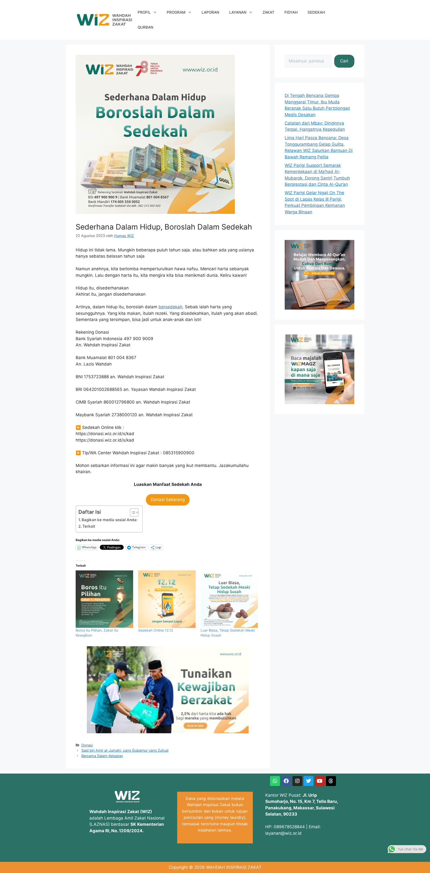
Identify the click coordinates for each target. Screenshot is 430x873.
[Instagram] (297, 781)
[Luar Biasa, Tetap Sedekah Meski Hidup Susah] (229, 599)
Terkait (88, 526)
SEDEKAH (316, 12)
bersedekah (170, 306)
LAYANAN (237, 12)
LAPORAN (210, 12)
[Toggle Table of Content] (131, 512)
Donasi (87, 745)
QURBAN (145, 27)
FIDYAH (291, 12)
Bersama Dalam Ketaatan (102, 756)
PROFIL (144, 12)
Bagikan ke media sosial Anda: (109, 519)
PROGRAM (176, 12)
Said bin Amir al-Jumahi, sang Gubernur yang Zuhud (124, 750)
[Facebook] (286, 781)
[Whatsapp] (275, 781)
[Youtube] (320, 781)
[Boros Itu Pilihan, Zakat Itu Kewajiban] (104, 599)
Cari (344, 60)
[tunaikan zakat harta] (168, 731)
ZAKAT (268, 12)
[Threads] (331, 781)
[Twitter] (309, 781)
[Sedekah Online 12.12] (167, 599)
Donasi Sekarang (168, 499)
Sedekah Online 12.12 (155, 630)
